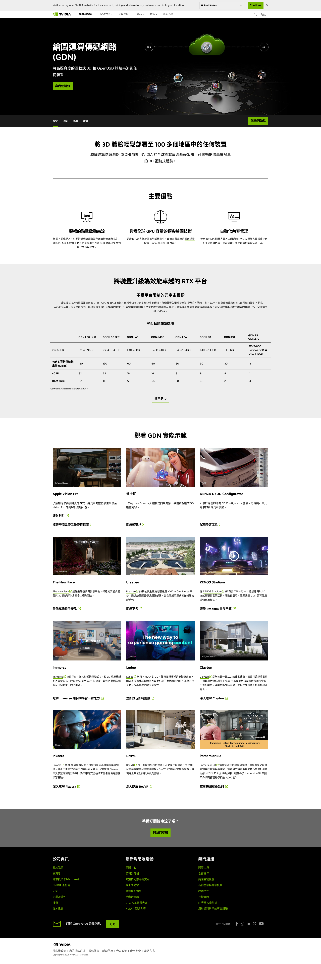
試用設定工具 (209, 525)
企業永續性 (59, 897)
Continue (255, 5)
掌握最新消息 (134, 891)
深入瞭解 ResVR (137, 786)
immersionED (208, 765)
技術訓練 (203, 897)
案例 (85, 121)
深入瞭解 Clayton (212, 698)
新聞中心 (131, 867)
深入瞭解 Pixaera (65, 786)
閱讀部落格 (134, 525)
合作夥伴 (203, 873)
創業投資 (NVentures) (66, 879)
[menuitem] (85, 14)
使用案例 (124, 14)
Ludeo (129, 676)
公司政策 (121, 950)
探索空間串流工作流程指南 (71, 525)
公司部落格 (132, 873)
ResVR (130, 765)
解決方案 (105, 14)
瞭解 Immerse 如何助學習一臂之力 (77, 698)
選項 (75, 121)
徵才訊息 (58, 908)
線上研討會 (132, 885)
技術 (153, 14)
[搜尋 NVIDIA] (255, 13)
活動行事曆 (132, 897)
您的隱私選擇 (77, 950)
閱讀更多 (132, 609)
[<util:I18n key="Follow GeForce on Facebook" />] (237, 924)
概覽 (55, 121)
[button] (263, 15)
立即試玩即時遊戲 (138, 698)
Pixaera (57, 765)
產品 (139, 14)
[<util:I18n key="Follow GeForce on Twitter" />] (255, 924)
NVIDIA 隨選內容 (136, 908)
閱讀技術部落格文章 (138, 879)
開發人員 (203, 867)
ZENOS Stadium (212, 591)
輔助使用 (107, 950)
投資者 (57, 873)
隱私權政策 (59, 950)
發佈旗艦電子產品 (65, 609)
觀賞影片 (59, 516)
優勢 (65, 121)
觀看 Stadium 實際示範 (216, 609)
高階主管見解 (206, 879)
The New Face (61, 591)
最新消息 (168, 14)
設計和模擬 (85, 14)
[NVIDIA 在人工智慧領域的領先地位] (62, 14)
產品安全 (135, 950)
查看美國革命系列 (212, 786)
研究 (55, 891)
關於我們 (58, 867)
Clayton (204, 676)
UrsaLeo (131, 591)
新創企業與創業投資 (210, 885)
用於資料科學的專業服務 (213, 908)
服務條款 (93, 950)
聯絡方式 (149, 950)
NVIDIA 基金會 (61, 885)
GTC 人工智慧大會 (136, 902)
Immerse (58, 676)
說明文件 (203, 891)
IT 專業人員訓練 (207, 902)
